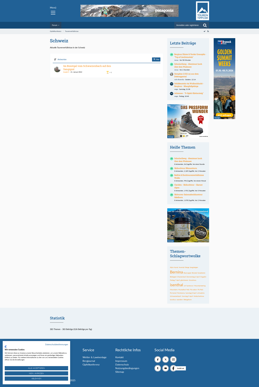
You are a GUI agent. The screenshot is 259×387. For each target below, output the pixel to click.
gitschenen (184, 280)
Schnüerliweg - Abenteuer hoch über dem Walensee (188, 65)
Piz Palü (200, 290)
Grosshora (192, 280)
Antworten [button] (62, 59)
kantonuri (190, 286)
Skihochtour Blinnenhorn (185, 168)
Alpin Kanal (174, 267)
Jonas (176, 60)
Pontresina (181, 293)
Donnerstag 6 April (193, 277)
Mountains (174, 290)
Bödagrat (173, 277)
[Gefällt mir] (173, 368)
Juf (185, 286)
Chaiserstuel (181, 277)
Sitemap (119, 371)
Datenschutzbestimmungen (56, 344)
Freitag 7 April (175, 280)
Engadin (203, 277)
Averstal (182, 267)
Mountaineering (199, 286)
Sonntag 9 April (187, 296)
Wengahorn (187, 300)
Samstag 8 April (191, 293)
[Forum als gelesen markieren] (204, 31)
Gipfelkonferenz (91, 364)
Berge (187, 267)
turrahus (173, 300)
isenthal (176, 284)
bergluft (66, 72)
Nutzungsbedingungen (127, 368)
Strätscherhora (199, 296)
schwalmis (201, 293)
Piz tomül (173, 293)
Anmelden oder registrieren (187, 25)
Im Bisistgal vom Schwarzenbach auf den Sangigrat (87, 67)
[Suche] (205, 25)
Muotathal (182, 290)
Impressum (121, 360)
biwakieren (201, 273)
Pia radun (193, 290)
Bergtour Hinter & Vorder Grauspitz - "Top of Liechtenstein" (190, 55)
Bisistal (194, 273)
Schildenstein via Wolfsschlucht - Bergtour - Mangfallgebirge (189, 85)
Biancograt (187, 273)
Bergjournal (89, 360)
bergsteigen (194, 267)
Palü (188, 290)
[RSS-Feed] (208, 31)
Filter (157, 59)
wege (176, 89)
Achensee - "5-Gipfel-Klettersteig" (188, 93)
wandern (180, 300)
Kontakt (119, 357)
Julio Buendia (179, 79)
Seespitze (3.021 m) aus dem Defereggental (186, 75)
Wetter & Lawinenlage (95, 357)
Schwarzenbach (175, 296)
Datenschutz (122, 364)
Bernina (176, 272)
